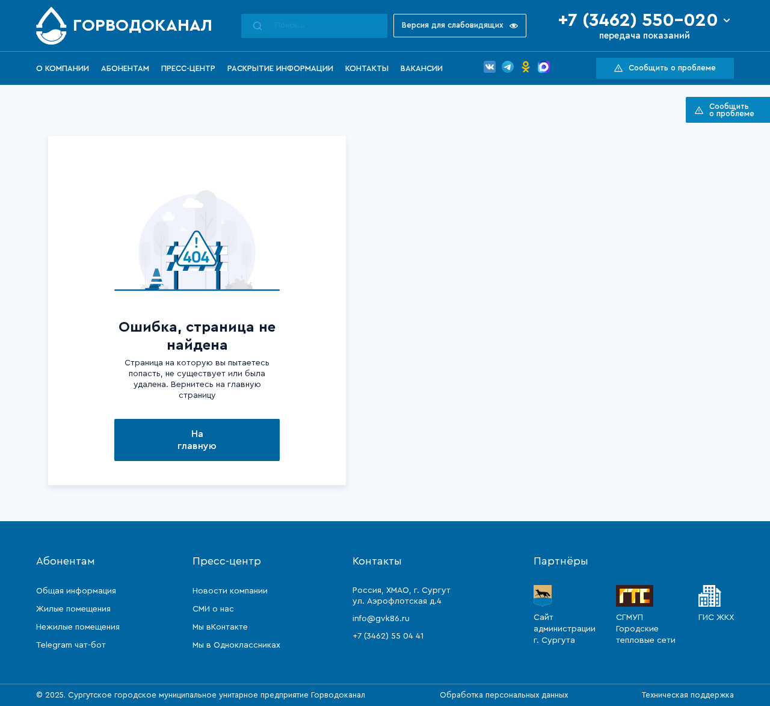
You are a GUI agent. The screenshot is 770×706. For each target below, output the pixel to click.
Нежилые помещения (78, 627)
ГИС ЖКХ (716, 617)
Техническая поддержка (688, 695)
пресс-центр (188, 68)
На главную (197, 440)
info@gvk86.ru (381, 619)
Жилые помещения (73, 609)
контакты (367, 68)
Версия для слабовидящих (453, 25)
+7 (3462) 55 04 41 (388, 636)
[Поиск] (257, 26)
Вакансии (422, 68)
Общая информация (76, 591)
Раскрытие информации (280, 68)
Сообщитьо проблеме (731, 109)
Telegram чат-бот (71, 645)
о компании (62, 68)
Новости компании (230, 591)
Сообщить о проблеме (672, 68)
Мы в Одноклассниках (236, 645)
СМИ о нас (213, 609)
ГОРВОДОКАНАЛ (142, 25)
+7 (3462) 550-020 (638, 20)
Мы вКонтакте (220, 627)
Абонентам (125, 68)
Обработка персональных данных (504, 695)
